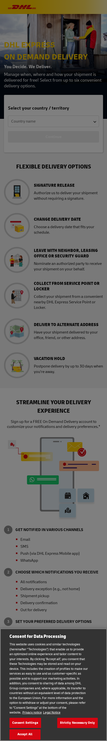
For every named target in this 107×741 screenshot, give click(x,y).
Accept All (24, 734)
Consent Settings (25, 723)
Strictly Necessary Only (77, 723)
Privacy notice (32, 713)
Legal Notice (51, 713)
